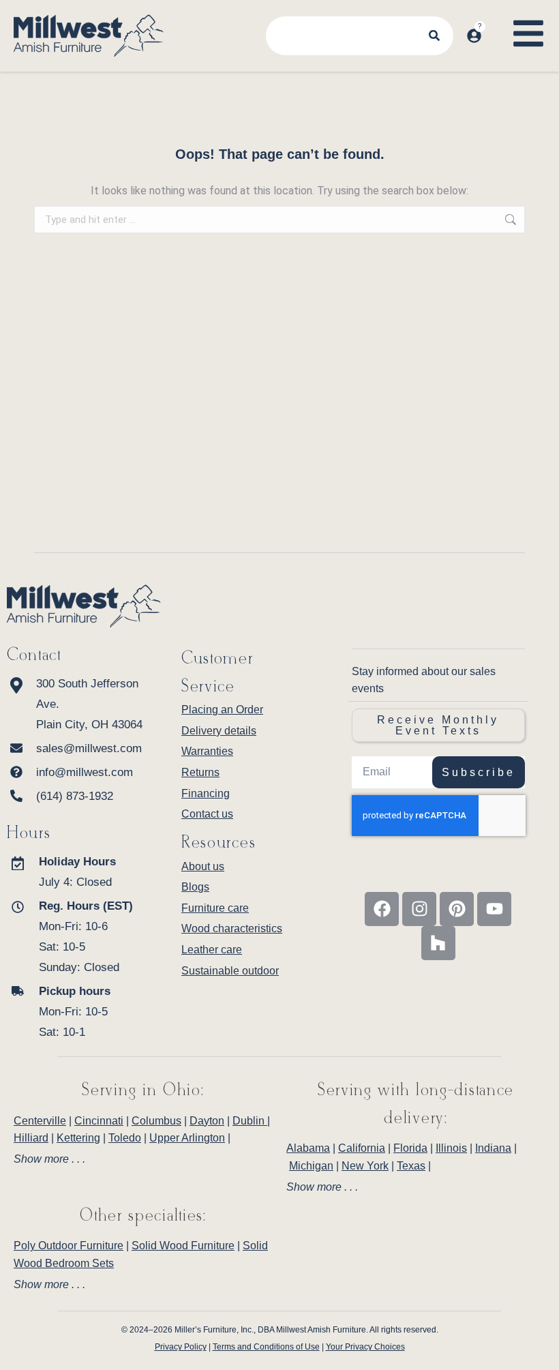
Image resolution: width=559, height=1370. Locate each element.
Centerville (40, 1121)
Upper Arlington (187, 1138)
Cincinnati (98, 1121)
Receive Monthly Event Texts (438, 725)
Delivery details (218, 730)
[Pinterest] (457, 909)
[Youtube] (494, 909)
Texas (411, 1166)
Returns (200, 772)
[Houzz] (438, 943)
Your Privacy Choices (365, 1347)
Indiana (493, 1148)
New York (365, 1166)
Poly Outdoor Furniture (68, 1245)
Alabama (308, 1148)
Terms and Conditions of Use (266, 1347)
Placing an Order (222, 709)
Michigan (311, 1166)
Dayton (207, 1121)
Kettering (78, 1138)
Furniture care (215, 908)
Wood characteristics (231, 928)
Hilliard (31, 1138)
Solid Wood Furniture (183, 1245)
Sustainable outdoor (230, 971)
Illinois (451, 1148)
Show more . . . (49, 1159)
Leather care (211, 949)
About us (202, 866)
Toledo (124, 1138)
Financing (205, 793)
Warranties (207, 751)
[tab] (143, 1159)
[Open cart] (496, 23)
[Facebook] (382, 909)
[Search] (434, 35)
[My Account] (474, 36)
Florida (410, 1148)
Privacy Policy (181, 1347)
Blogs (195, 887)
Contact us (207, 814)
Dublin (249, 1121)
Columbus (156, 1121)
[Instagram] (419, 909)
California (361, 1148)
